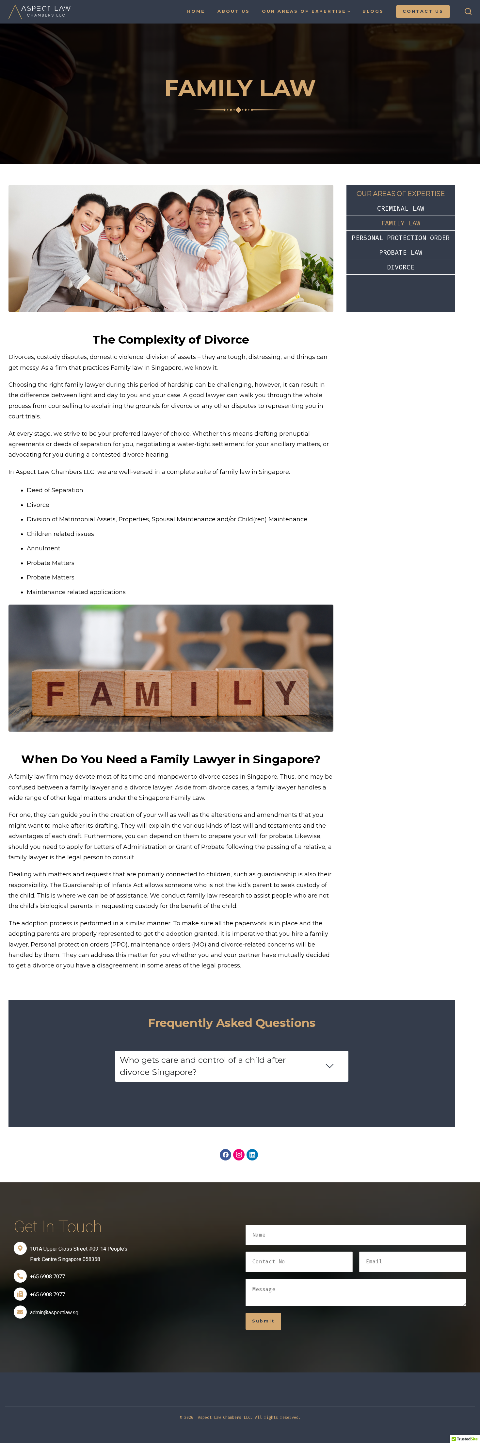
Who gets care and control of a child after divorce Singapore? (203, 1066)
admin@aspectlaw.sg (54, 1312)
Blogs (373, 11)
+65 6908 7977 (47, 1294)
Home (196, 11)
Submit (263, 1321)
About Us (233, 11)
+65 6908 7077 (47, 1276)
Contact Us (423, 11)
